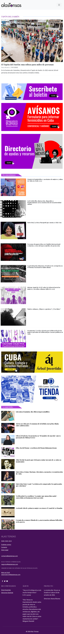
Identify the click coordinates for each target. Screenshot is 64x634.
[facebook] (2, 581)
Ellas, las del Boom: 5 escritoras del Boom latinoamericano (36, 448)
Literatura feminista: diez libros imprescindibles (33, 412)
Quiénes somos (6, 544)
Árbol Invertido (6, 590)
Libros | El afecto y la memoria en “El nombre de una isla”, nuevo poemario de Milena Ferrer (38, 437)
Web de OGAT (5, 573)
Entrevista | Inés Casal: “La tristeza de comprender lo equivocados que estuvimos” (39, 485)
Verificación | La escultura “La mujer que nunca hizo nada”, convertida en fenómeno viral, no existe (36, 497)
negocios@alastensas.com (9, 564)
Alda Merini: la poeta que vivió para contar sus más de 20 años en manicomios (38, 461)
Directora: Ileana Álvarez (52, 599)
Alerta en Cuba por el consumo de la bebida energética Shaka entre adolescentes (37, 425)
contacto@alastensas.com (9, 556)
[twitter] (5, 581)
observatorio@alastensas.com (10, 575)
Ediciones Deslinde (7, 593)
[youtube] (7, 581)
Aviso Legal (4, 550)
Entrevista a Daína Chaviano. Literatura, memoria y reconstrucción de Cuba (39, 473)
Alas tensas (8, 536)
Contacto (4, 547)
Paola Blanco (5, 67)
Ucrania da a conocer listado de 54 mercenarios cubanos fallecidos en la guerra (39, 521)
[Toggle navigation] (59, 5)
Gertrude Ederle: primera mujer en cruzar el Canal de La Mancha (39, 508)
